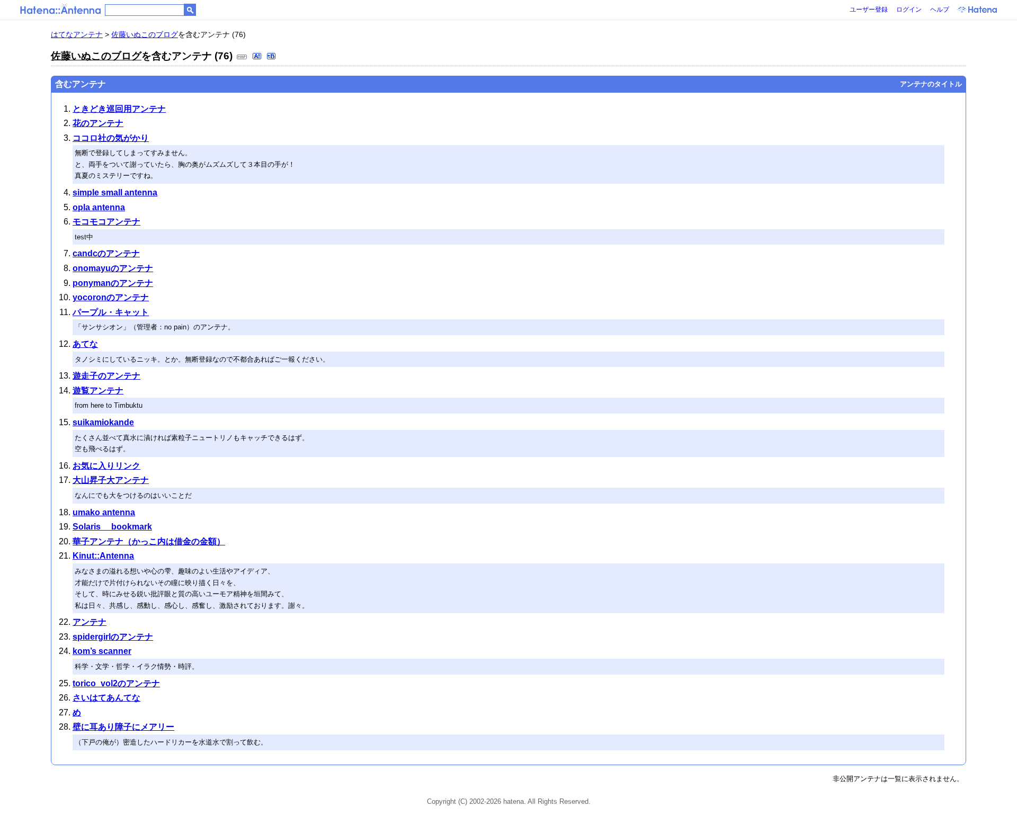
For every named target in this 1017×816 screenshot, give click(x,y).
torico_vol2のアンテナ (116, 683)
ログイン (909, 9)
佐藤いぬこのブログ (144, 34)
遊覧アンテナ (98, 390)
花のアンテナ (98, 123)
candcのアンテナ (106, 253)
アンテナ (89, 621)
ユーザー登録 (869, 9)
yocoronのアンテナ (111, 297)
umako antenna (104, 512)
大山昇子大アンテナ (111, 480)
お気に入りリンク (106, 465)
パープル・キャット (111, 312)
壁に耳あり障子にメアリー (123, 726)
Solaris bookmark (112, 526)
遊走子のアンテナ (106, 375)
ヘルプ (939, 9)
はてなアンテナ (77, 34)
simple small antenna (115, 192)
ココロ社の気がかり (111, 137)
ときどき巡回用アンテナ (119, 108)
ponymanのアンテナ (113, 283)
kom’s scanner (102, 651)
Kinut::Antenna (103, 555)
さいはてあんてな (106, 697)
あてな (85, 343)
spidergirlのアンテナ (113, 636)
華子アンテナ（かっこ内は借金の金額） (149, 541)
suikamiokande (103, 422)
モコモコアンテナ (106, 221)
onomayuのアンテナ (113, 268)
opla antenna (99, 207)
